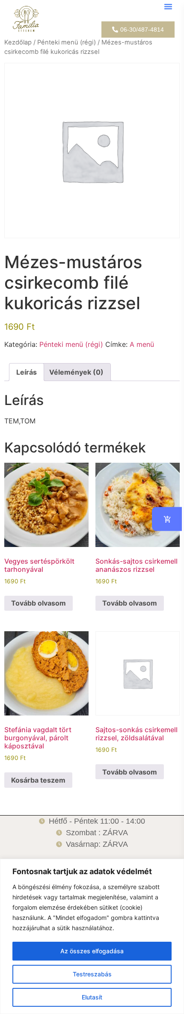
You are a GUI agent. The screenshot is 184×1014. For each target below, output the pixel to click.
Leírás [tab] (26, 372)
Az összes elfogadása (92, 951)
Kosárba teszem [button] (38, 780)
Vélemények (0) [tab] (76, 372)
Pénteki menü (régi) (66, 42)
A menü (142, 344)
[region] (92, 936)
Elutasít (92, 997)
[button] (168, 6)
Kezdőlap (18, 42)
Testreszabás (92, 974)
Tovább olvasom (38, 603)
